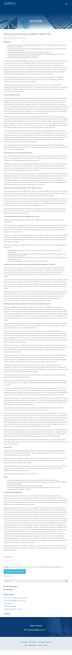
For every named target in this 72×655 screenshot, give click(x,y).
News (24, 38)
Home (26, 645)
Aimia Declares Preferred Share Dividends (14, 600)
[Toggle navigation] (66, 4)
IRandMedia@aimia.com (35, 630)
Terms (40, 645)
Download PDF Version (15, 571)
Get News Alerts (10, 586)
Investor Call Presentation (10, 606)
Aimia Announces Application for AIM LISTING (15, 598)
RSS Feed (8, 589)
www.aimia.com (32, 473)
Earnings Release (8, 603)
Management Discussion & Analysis (13, 609)
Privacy (46, 645)
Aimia (19, 38)
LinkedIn (33, 645)
